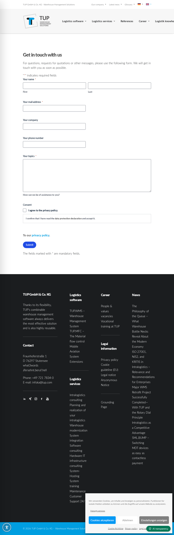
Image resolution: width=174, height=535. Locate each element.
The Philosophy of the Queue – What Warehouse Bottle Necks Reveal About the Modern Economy (140, 326)
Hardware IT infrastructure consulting (78, 461)
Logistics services (102, 21)
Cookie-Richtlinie (115, 528)
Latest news (114, 4)
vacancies (107, 316)
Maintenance (78, 491)
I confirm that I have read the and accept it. (60, 218)
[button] (24, 399)
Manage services (97, 510)
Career (143, 21)
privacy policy (40, 235)
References (127, 21)
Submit (29, 244)
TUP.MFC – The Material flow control (77, 336)
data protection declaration (68, 218)
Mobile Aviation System (75, 351)
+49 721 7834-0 (43, 378)
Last (90, 91)
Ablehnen (127, 520)
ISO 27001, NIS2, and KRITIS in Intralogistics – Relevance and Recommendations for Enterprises (143, 367)
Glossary (128, 4)
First (25, 91)
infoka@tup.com (42, 382)
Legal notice (144, 528)
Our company (97, 4)
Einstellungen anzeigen (154, 520)
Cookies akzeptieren (102, 520)
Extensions (76, 362)
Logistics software (72, 21)
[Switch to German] (140, 4)
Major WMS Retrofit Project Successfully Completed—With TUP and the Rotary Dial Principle (141, 402)
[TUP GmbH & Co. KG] (37, 21)
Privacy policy (131, 528)
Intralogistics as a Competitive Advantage (141, 428)
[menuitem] (99, 4)
